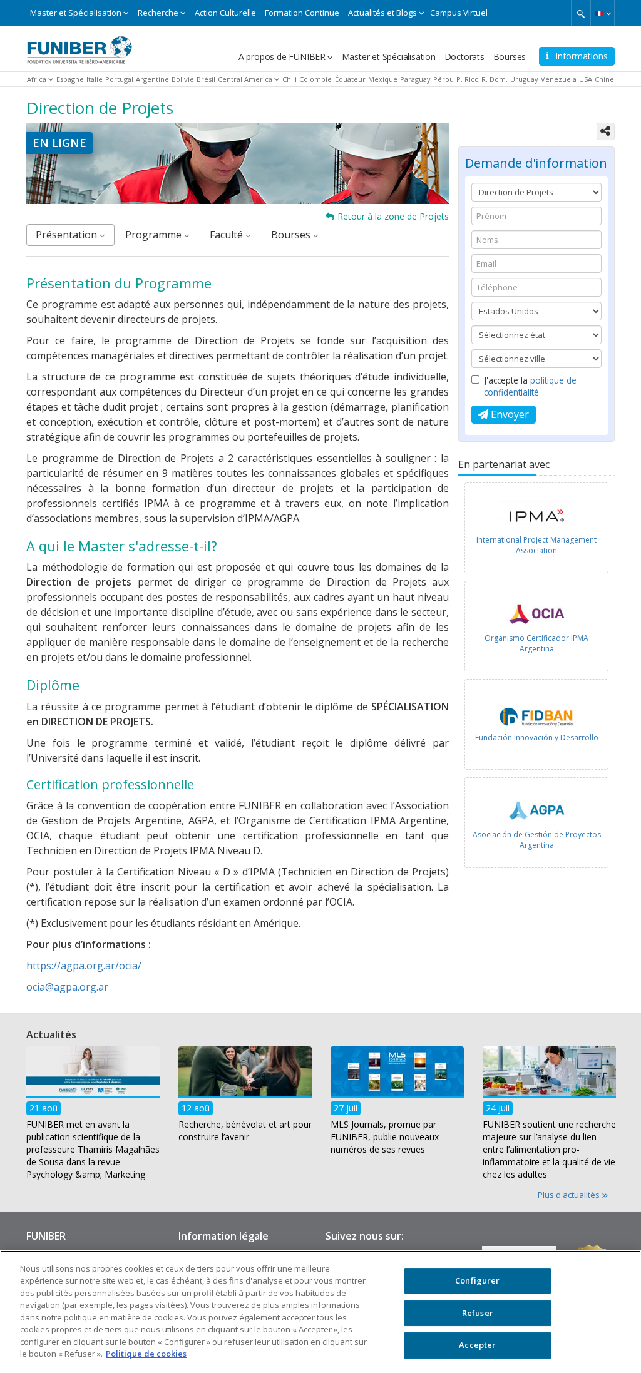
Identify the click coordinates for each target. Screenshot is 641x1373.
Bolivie (183, 79)
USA (585, 79)
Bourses (509, 57)
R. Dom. (494, 79)
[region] (320, 1311)
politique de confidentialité (530, 386)
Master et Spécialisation (75, 12)
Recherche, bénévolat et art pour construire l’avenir (245, 1130)
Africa (36, 79)
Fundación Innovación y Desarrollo (536, 737)
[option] (536, 531)
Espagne (70, 79)
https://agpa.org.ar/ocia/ (83, 965)
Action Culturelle (225, 12)
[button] (602, 13)
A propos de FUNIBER (282, 57)
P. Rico (467, 79)
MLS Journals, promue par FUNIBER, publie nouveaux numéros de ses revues (385, 1136)
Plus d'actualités (570, 1194)
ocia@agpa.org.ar (67, 987)
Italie (94, 79)
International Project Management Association (536, 545)
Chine (604, 79)
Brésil (206, 79)
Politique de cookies (146, 1353)
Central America (245, 79)
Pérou (443, 79)
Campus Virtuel (459, 12)
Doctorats (464, 57)
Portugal (119, 79)
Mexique (382, 79)
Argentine (152, 79)
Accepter (477, 1344)
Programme (154, 235)
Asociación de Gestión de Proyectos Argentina (537, 839)
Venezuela (559, 79)
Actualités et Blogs (382, 12)
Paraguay (415, 79)
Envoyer (508, 414)
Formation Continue (302, 12)
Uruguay (524, 79)
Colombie (315, 79)
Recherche (158, 12)
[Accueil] (79, 46)
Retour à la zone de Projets (393, 216)
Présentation (68, 235)
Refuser (477, 1313)
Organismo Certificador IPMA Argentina (536, 643)
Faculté (227, 235)
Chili (289, 79)
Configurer (477, 1280)
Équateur (350, 79)
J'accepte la (530, 386)
